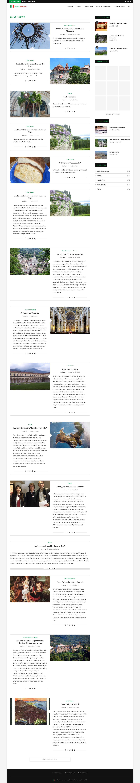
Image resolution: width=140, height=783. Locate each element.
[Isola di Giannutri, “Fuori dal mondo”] (70, 435)
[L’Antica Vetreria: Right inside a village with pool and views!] (70, 648)
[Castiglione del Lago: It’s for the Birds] (70, 71)
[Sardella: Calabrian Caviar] (101, 26)
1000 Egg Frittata (70, 369)
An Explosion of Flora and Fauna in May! (30, 131)
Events (78, 6)
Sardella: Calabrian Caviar (118, 23)
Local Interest (119, 6)
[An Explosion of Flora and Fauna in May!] (70, 137)
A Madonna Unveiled (30, 313)
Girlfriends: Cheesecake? (70, 163)
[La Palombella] (30, 104)
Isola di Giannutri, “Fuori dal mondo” (30, 428)
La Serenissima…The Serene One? (50, 546)
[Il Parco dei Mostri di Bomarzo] (101, 39)
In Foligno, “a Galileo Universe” (70, 487)
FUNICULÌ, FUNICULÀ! (69, 704)
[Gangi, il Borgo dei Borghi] (101, 51)
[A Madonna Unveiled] (70, 320)
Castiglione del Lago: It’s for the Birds (30, 65)
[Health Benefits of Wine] (101, 130)
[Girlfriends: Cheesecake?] (30, 170)
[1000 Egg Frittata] (30, 376)
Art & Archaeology (103, 6)
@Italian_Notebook (112, 114)
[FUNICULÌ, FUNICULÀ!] (30, 711)
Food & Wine (88, 6)
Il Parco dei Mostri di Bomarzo (116, 37)
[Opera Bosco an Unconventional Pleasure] (30, 36)
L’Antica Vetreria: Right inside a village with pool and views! (30, 642)
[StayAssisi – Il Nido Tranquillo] (30, 261)
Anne (63, 34)
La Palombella (70, 97)
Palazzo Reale (114, 152)
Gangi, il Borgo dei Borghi (118, 48)
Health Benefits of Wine (117, 127)
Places (70, 6)
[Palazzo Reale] (101, 155)
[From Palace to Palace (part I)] (30, 589)
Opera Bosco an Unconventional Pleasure (69, 30)
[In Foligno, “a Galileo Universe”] (30, 494)
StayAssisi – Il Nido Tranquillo (69, 254)
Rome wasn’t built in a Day (29, 1)
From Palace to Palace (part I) (69, 582)
